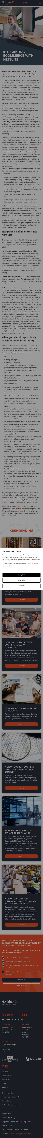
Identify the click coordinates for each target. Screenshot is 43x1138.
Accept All (21, 575)
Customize (21, 580)
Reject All (21, 586)
